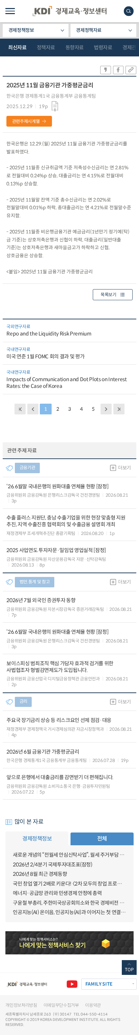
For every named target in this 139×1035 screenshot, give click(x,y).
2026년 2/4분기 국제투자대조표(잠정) (52, 864)
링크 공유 (131, 70)
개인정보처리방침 (21, 1005)
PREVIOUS (32, 409)
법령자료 (103, 47)
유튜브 (72, 984)
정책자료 (46, 47)
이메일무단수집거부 (61, 1005)
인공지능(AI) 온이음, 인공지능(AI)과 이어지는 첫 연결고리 (69, 912)
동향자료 (74, 47)
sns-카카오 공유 (105, 70)
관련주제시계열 (26, 121)
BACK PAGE (20, 409)
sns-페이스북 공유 (118, 70)
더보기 (124, 468)
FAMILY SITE (98, 984)
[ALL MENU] (10, 11)
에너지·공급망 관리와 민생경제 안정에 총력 (57, 893)
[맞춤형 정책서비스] (69, 942)
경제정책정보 (21, 30)
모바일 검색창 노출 (129, 11)
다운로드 (55, 106)
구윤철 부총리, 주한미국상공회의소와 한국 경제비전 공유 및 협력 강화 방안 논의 (69, 903)
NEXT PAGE (118, 409)
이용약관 (93, 1005)
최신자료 (17, 47)
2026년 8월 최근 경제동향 (40, 874)
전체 (102, 838)
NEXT (106, 409)
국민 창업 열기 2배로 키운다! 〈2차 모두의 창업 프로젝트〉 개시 (69, 884)
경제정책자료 (89, 30)
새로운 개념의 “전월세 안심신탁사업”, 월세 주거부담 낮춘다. (69, 855)
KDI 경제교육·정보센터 (69, 11)
